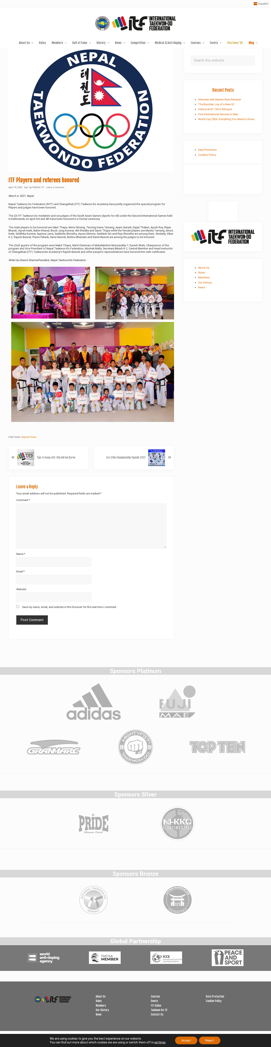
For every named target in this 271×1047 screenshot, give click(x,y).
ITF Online (156, 1005)
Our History (205, 282)
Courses (155, 996)
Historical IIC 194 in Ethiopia (215, 109)
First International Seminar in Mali (218, 114)
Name (20, 554)
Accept (186, 1040)
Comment (23, 500)
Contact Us (157, 1014)
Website (21, 589)
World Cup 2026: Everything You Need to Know (226, 119)
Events (154, 1001)
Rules (201, 272)
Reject (209, 1040)
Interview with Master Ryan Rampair (219, 99)
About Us (203, 267)
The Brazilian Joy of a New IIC (216, 104)
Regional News (29, 437)
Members (204, 277)
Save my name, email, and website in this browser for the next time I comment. (69, 607)
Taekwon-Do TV (159, 1010)
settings (160, 1042)
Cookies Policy (207, 154)
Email (20, 571)
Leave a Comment (55, 187)
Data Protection (207, 149)
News (201, 287)
